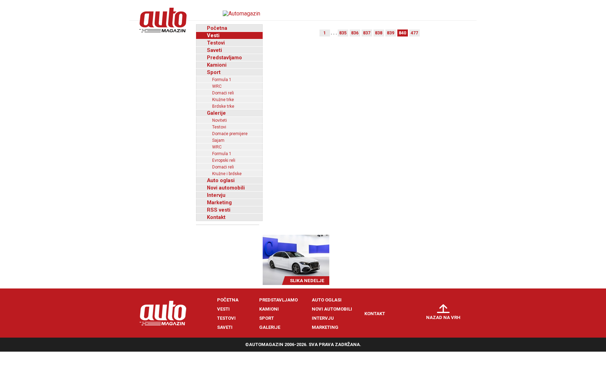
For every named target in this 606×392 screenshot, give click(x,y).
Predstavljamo (224, 57)
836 (354, 32)
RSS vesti (218, 210)
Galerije (216, 113)
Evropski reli (223, 160)
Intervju (216, 195)
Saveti (214, 50)
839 (390, 32)
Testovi (216, 43)
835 (342, 32)
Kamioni (217, 65)
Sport (214, 72)
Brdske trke (223, 106)
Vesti (213, 35)
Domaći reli (223, 93)
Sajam (218, 140)
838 (378, 32)
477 (414, 32)
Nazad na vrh (443, 317)
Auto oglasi (221, 180)
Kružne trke (223, 99)
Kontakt (216, 217)
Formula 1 (221, 79)
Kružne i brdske (227, 173)
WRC (217, 86)
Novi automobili (226, 188)
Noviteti (219, 120)
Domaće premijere (230, 133)
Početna (217, 28)
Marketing (219, 202)
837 (366, 32)
